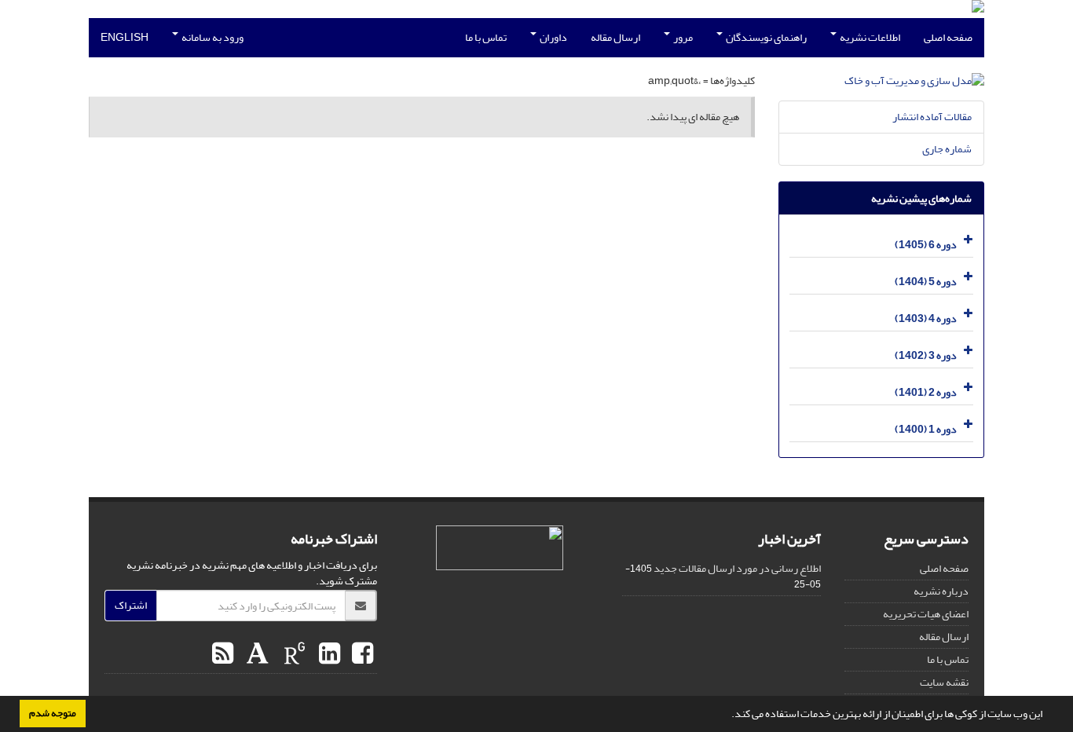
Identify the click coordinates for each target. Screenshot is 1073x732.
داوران (552, 37)
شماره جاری (947, 148)
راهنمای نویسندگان (765, 37)
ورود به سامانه (212, 37)
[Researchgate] (292, 654)
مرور (682, 37)
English (124, 37)
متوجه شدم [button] (52, 713)
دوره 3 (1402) (926, 355)
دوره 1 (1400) (926, 429)
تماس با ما (486, 37)
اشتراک (131, 605)
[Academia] (255, 654)
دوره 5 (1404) (926, 281)
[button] (727, 715)
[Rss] (222, 654)
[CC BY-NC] (500, 547)
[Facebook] (360, 654)
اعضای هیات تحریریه (926, 613)
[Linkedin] (327, 654)
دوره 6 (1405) (926, 244)
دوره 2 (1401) (926, 392)
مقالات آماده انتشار (932, 116)
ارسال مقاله (615, 37)
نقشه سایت (944, 682)
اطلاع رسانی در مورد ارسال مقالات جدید (737, 568)
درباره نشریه (941, 591)
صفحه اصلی (948, 37)
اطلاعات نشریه (869, 37)
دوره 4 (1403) (926, 318)
